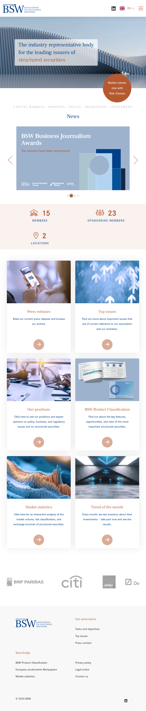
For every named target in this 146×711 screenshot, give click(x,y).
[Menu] (141, 8)
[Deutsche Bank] (113, 582)
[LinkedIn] (113, 8)
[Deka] (77, 581)
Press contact (83, 643)
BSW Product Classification (31, 662)
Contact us (81, 676)
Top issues (81, 636)
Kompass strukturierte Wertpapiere (36, 669)
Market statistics (25, 676)
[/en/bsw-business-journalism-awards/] (73, 158)
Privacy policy (83, 662)
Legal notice (82, 669)
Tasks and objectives (87, 629)
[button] (10, 160)
